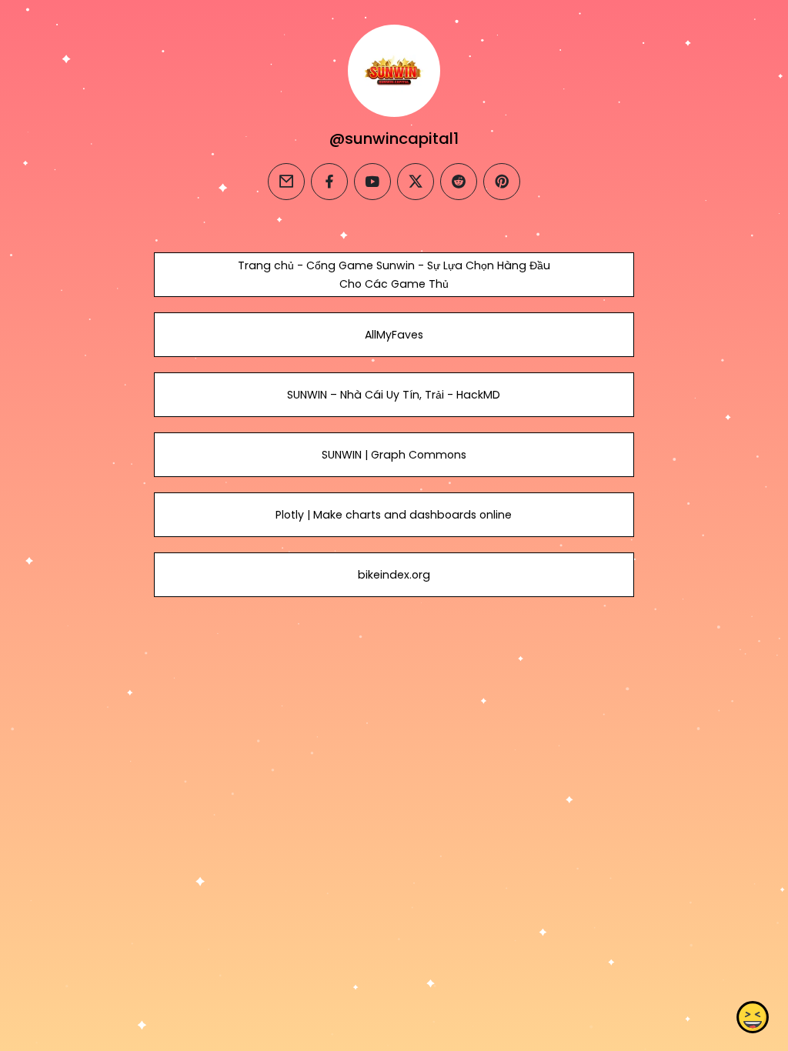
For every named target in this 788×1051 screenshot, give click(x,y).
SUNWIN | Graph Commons (394, 454)
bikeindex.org (394, 574)
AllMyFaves (394, 334)
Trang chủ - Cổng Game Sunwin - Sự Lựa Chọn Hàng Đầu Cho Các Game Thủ (394, 275)
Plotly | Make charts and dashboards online (393, 514)
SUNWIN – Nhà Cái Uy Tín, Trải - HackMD (393, 394)
